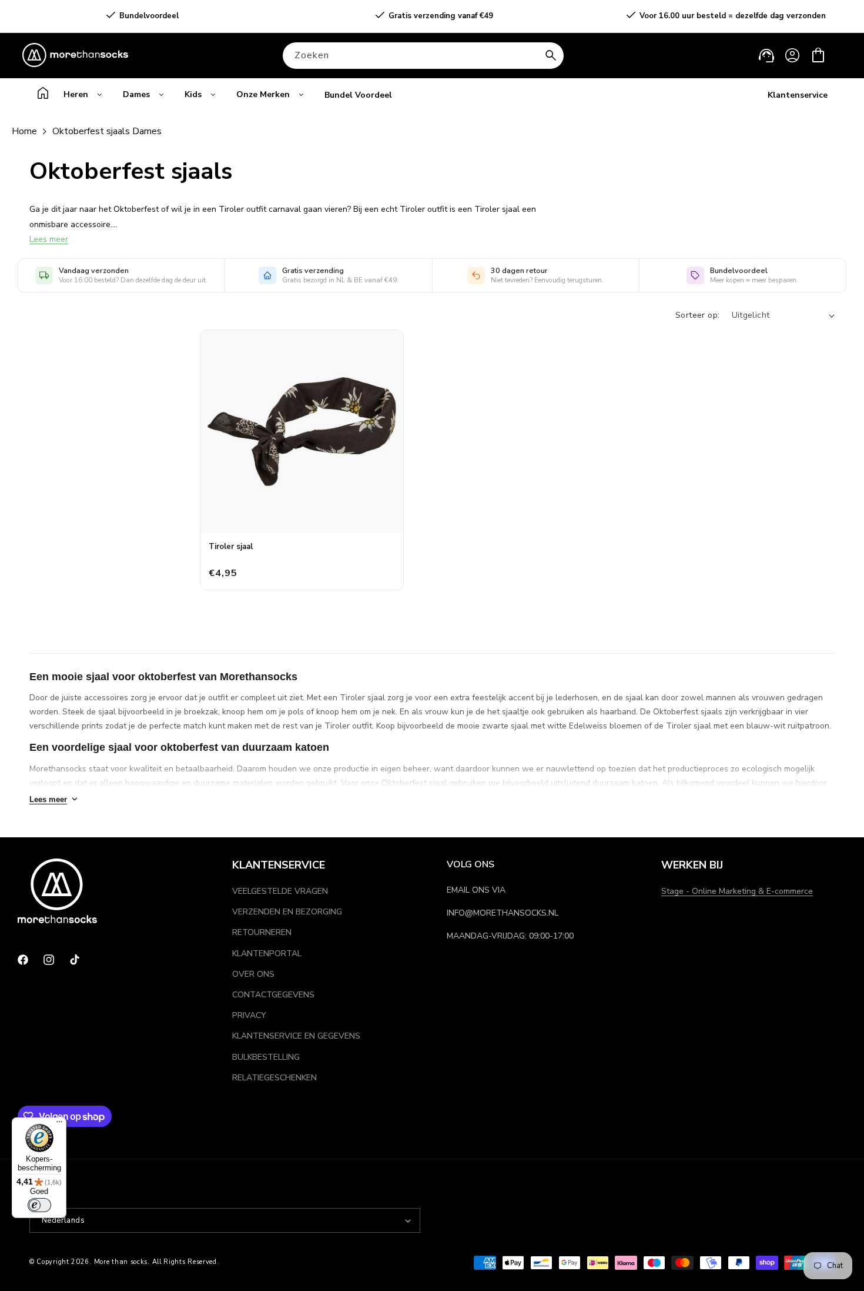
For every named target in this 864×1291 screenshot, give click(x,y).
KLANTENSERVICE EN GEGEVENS (296, 1036)
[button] (818, 55)
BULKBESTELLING (266, 1057)
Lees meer (48, 239)
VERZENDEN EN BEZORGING (287, 911)
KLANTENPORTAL (267, 953)
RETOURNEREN (262, 932)
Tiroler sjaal (231, 546)
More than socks (121, 1261)
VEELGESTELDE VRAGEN (280, 891)
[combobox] (423, 55)
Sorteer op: (697, 315)
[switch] (39, 1205)
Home (24, 131)
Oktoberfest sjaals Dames (107, 131)
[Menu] (59, 1124)
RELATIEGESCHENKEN (274, 1077)
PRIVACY (249, 1015)
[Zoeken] (551, 55)
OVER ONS (253, 974)
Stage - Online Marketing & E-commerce (737, 891)
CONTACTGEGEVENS (273, 994)
